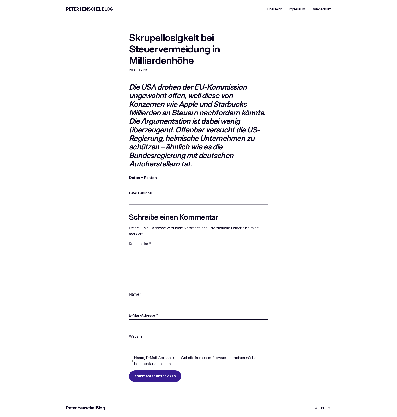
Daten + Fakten (143, 178)
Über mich (274, 9)
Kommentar (140, 243)
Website (135, 336)
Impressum (297, 9)
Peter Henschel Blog (89, 9)
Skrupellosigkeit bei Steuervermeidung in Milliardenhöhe (174, 49)
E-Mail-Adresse (143, 315)
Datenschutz (321, 9)
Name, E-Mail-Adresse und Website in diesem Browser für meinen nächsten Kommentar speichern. (198, 360)
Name (135, 294)
